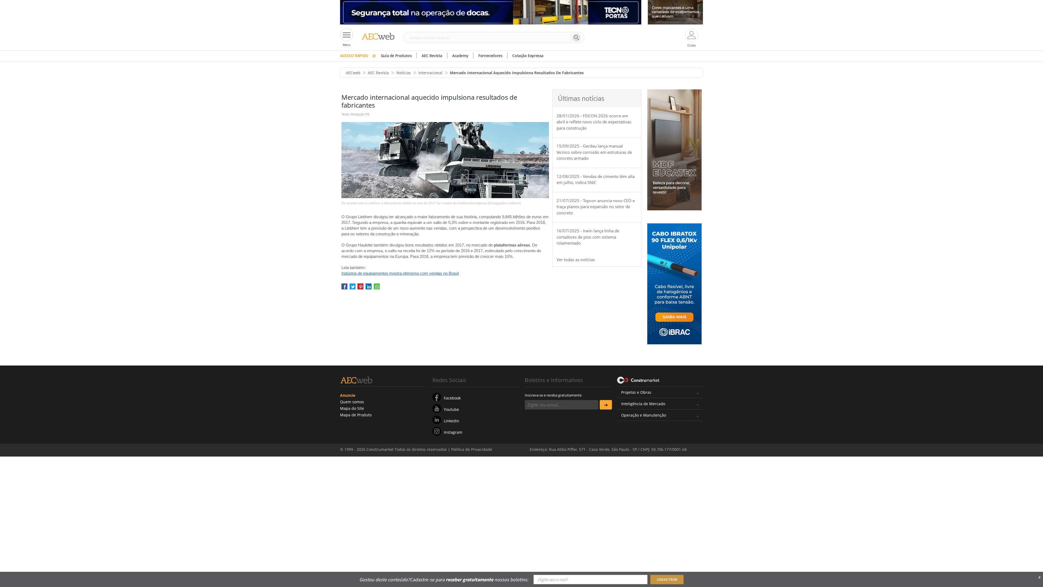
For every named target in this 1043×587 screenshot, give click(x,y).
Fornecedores (490, 55)
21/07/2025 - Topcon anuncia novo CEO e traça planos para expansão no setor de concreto (596, 207)
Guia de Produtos (396, 55)
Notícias (403, 72)
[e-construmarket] (638, 380)
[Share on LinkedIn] (369, 288)
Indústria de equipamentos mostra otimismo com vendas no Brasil (400, 273)
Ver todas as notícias (576, 259)
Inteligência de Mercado (643, 403)
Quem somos (352, 401)
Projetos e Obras (636, 392)
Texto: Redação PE (355, 114)
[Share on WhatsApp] (377, 288)
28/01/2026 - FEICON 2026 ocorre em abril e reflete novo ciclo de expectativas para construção (594, 122)
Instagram (453, 432)
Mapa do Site (352, 408)
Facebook (452, 398)
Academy (460, 55)
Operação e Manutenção (643, 415)
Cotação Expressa (528, 55)
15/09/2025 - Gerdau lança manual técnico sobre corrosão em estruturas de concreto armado (594, 152)
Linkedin (451, 420)
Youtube (451, 409)
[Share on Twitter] (353, 288)
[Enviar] (606, 405)
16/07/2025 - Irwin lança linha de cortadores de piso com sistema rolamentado (588, 237)
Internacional (430, 72)
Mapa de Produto (356, 414)
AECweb (353, 72)
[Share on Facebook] (344, 288)
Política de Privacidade (647, 576)
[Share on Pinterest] (360, 288)
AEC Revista (432, 55)
